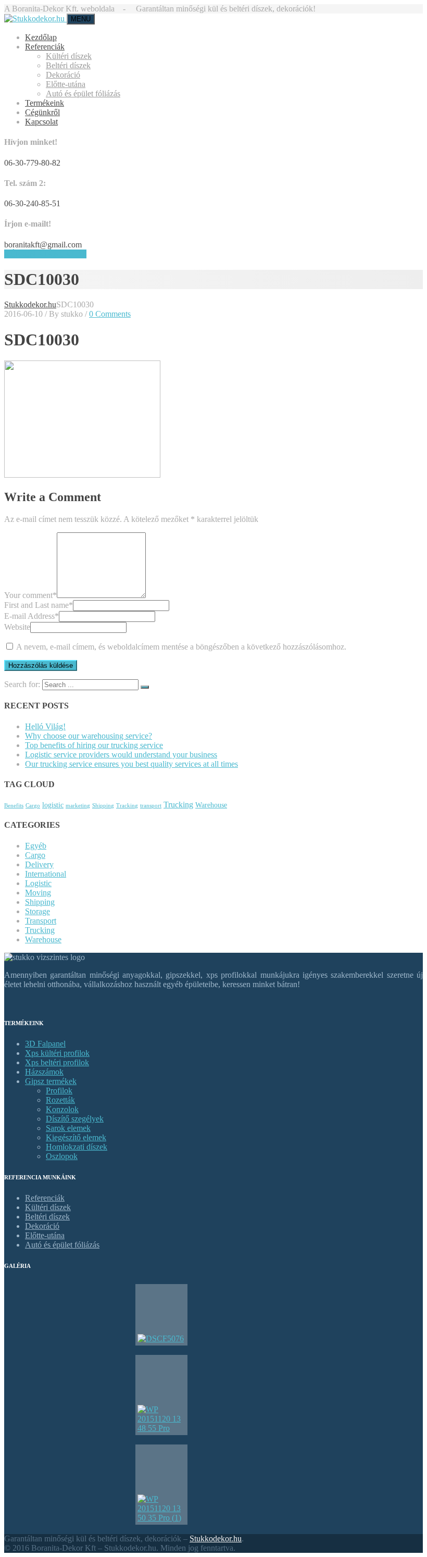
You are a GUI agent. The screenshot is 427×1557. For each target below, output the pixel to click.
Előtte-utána (65, 84)
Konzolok (62, 1109)
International (45, 873)
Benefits (13, 805)
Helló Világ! (45, 726)
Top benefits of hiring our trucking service (94, 745)
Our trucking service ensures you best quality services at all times (131, 763)
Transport (40, 920)
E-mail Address (31, 616)
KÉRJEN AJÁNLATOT (45, 254)
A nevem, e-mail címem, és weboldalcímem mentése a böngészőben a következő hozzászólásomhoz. (181, 646)
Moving (38, 892)
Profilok (59, 1090)
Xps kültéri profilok (57, 1053)
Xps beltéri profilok (57, 1062)
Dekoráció (63, 74)
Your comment (30, 595)
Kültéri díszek (69, 56)
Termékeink (44, 102)
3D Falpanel (45, 1043)
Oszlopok (62, 1156)
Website (17, 626)
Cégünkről (42, 112)
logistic (53, 805)
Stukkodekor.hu (216, 1538)
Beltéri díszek (68, 65)
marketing (78, 805)
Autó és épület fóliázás (83, 93)
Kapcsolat (41, 121)
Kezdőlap (41, 37)
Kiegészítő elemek (76, 1137)
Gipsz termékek (51, 1081)
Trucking (178, 804)
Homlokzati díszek (76, 1146)
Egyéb (35, 845)
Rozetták (60, 1099)
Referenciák (45, 46)
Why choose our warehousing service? (88, 735)
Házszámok (44, 1071)
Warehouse (211, 805)
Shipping (103, 805)
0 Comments (110, 313)
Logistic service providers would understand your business (121, 754)
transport (150, 805)
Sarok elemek (68, 1128)
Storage (37, 911)
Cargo (33, 805)
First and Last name (38, 605)
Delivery (39, 864)
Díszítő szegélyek (75, 1118)
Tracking (127, 805)
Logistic (38, 883)
